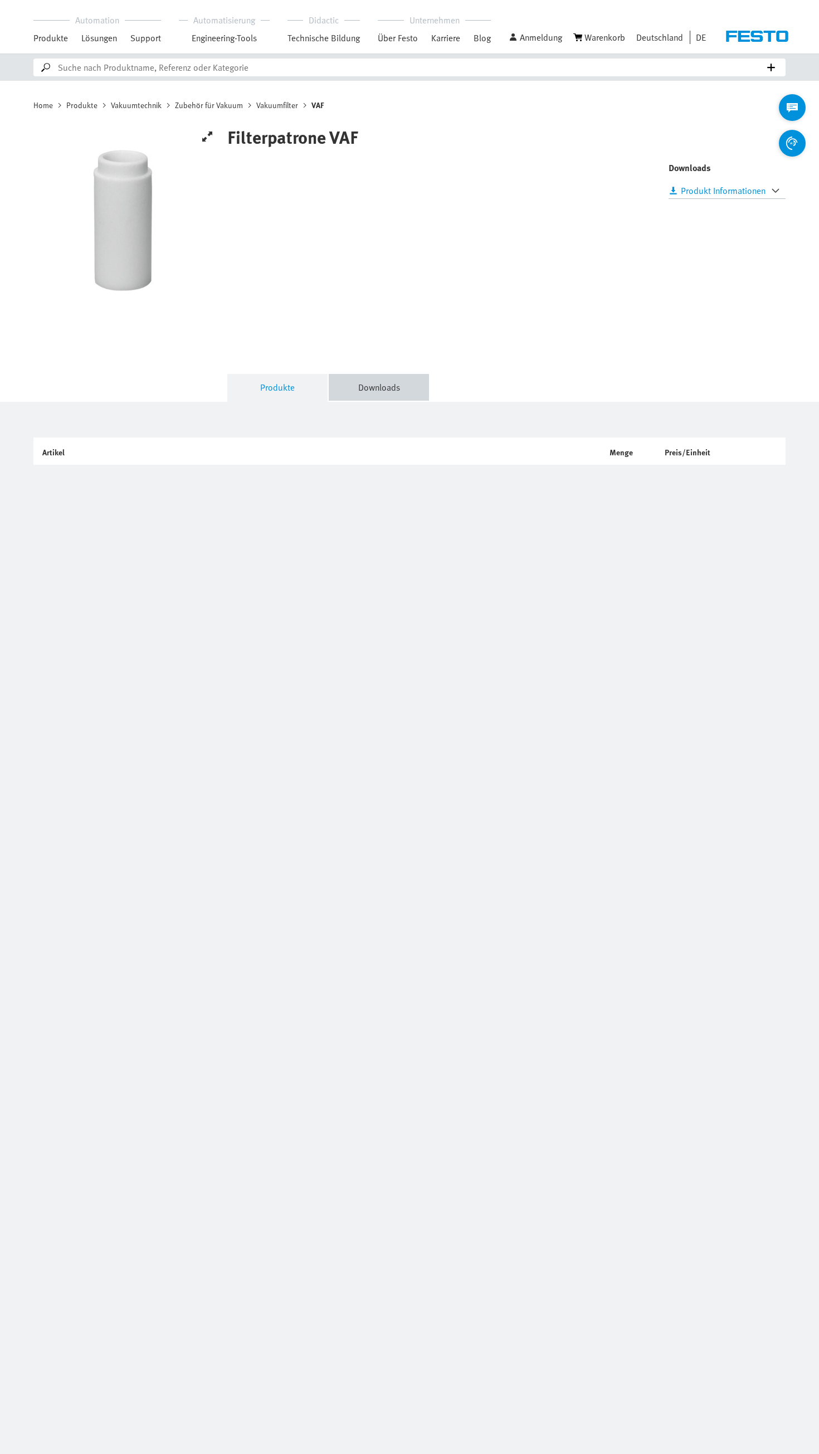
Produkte (50, 38)
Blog (482, 38)
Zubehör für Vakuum (209, 105)
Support (145, 38)
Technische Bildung (323, 38)
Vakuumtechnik (136, 105)
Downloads (379, 387)
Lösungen (99, 38)
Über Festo (398, 38)
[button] (535, 37)
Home (43, 105)
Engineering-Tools (224, 38)
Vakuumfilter (277, 105)
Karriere (445, 38)
